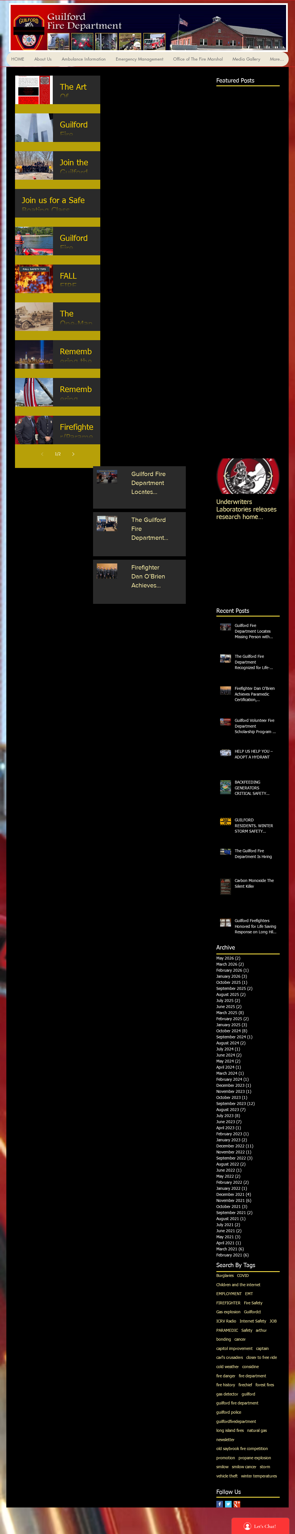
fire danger (225, 1376)
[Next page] (73, 454)
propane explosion (255, 1458)
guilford (248, 1394)
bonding (223, 1340)
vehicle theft (227, 1476)
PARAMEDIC (227, 1331)
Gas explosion (228, 1312)
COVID (243, 1276)
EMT (249, 1294)
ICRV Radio (226, 1321)
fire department (252, 1376)
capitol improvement (234, 1349)
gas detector (227, 1394)
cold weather (227, 1367)
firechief (245, 1385)
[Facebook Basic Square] (219, 1504)
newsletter (225, 1440)
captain (262, 1349)
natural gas (257, 1431)
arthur (261, 1331)
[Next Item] (270, 476)
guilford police (228, 1413)
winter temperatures (259, 1476)
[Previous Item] (225, 476)
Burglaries (225, 1276)
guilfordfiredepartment (236, 1422)
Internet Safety (253, 1321)
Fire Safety (253, 1303)
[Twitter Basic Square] (228, 1504)
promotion (225, 1458)
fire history (225, 1385)
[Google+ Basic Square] (237, 1504)
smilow (222, 1467)
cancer (240, 1340)
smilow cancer (244, 1467)
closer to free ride (261, 1358)
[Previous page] (42, 454)
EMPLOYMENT (229, 1294)
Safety (246, 1331)
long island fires (230, 1431)
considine (250, 1367)
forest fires (265, 1385)
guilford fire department (237, 1403)
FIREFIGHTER (228, 1303)
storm (265, 1467)
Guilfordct (252, 1312)
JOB (273, 1321)
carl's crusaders (229, 1358)
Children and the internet (238, 1285)
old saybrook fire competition (242, 1449)
